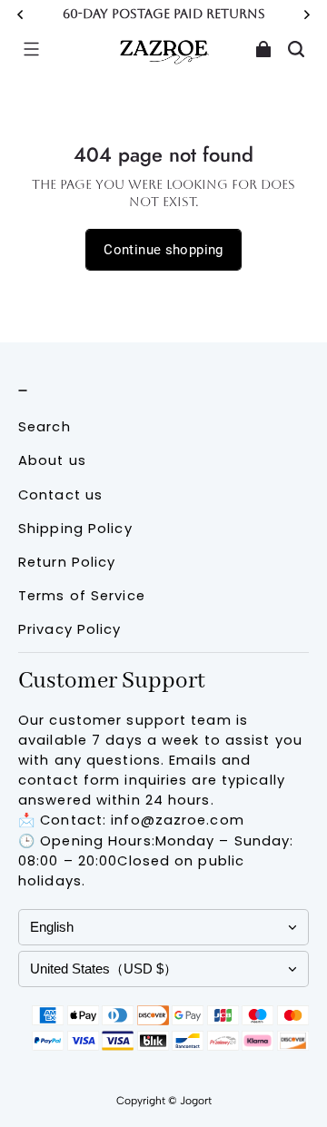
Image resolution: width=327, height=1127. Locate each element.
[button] (31, 49)
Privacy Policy (70, 629)
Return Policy (66, 562)
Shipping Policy (75, 528)
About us (52, 460)
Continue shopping (163, 250)
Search (44, 427)
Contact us (60, 495)
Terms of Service (81, 596)
